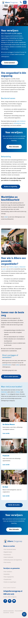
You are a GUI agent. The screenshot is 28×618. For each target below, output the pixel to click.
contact (6, 217)
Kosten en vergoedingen (10, 582)
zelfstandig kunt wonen (19, 123)
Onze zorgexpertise (9, 577)
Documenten (6, 612)
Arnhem (18, 392)
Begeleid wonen (8, 552)
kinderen (11, 267)
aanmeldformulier (5, 54)
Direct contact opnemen (11, 376)
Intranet (12, 612)
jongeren (16, 267)
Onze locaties (7, 562)
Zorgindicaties (7, 579)
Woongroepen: (7, 115)
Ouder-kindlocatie (8, 557)
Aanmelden (7, 574)
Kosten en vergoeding (10, 186)
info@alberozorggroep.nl (12, 591)
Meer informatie (14, 146)
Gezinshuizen (7, 554)
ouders (4, 269)
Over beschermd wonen (10, 549)
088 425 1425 (8, 594)
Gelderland (4, 392)
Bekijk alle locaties (14, 505)
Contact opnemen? (9, 62)
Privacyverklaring (19, 610)
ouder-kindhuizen (21, 121)
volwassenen (22, 267)
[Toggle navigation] (25, 2)
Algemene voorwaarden (8, 610)
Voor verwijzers (8, 571)
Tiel (7, 394)
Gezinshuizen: (7, 109)
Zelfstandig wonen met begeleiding (13, 559)
